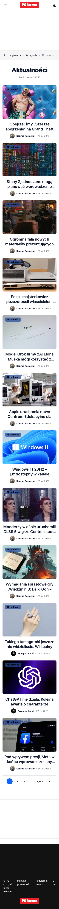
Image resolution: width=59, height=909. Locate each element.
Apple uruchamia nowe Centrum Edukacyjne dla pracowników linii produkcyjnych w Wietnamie (29, 414)
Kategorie (31, 55)
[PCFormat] (29, 901)
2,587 (40, 781)
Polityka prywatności (24, 882)
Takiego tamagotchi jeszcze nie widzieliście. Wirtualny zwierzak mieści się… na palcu (29, 644)
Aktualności (13, 89)
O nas (54, 882)
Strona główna (12, 55)
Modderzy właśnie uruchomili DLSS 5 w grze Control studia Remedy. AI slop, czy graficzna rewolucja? (29, 529)
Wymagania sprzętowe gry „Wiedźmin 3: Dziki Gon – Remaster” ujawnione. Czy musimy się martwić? (29, 586)
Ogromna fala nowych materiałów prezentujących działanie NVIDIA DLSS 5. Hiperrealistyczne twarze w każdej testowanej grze (29, 241)
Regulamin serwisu (42, 882)
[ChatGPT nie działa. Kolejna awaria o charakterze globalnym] (29, 677)
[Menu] (6, 6)
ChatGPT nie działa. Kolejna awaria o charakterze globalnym (29, 702)
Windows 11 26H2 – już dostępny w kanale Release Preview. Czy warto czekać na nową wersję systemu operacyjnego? (29, 472)
